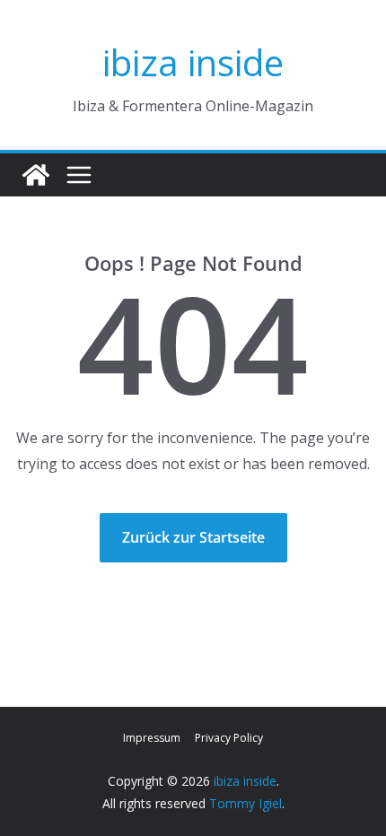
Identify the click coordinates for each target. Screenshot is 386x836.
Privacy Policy (229, 737)
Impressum (151, 737)
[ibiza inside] (35, 174)
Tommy (232, 803)
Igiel (270, 803)
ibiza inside (193, 62)
